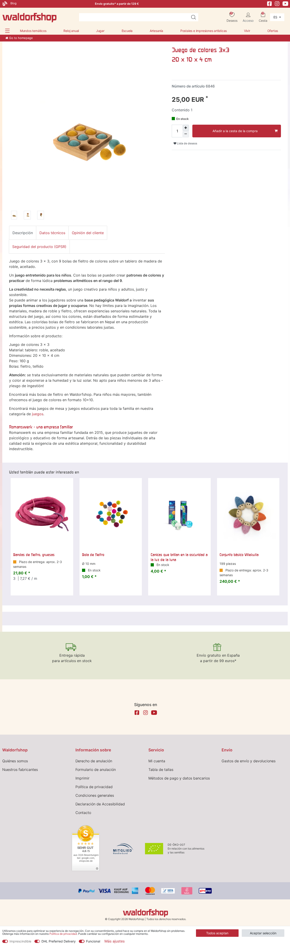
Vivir (247, 31)
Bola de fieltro (93, 555)
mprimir (82, 778)
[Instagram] (277, 3)
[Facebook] (269, 3)
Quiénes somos (15, 761)
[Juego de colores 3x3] (14, 215)
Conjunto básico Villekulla (239, 555)
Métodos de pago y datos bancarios (179, 778)
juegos (37, 414)
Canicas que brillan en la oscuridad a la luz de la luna (179, 557)
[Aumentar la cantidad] (186, 128)
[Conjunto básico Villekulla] (248, 514)
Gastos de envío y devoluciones (249, 761)
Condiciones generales (94, 795)
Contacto (83, 812)
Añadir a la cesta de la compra (235, 131)
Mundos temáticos (33, 31)
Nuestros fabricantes (20, 769)
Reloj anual (71, 31)
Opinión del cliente (88, 233)
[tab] (22, 233)
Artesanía (156, 31)
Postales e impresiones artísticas (203, 31)
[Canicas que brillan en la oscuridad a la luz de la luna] (179, 514)
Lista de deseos (186, 143)
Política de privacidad (94, 786)
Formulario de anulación (95, 769)
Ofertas (272, 31)
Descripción (22, 233)
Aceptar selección (263, 933)
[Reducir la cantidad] (186, 134)
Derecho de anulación (93, 761)
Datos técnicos (52, 233)
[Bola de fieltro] (111, 514)
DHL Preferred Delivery (58, 941)
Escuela (127, 31)
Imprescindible (20, 941)
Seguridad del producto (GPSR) (39, 246)
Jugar (100, 31)
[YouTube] (285, 3)
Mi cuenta (156, 761)
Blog (13, 3)
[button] (7, 31)
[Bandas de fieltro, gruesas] (42, 514)
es (275, 17)
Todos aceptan (217, 933)
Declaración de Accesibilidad (100, 804)
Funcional (93, 941)
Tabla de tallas (160, 769)
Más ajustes (114, 941)
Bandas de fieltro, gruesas (34, 555)
